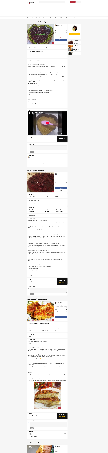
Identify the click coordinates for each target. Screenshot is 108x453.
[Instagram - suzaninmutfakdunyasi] (66, 302)
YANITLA (32, 436)
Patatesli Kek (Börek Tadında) (78, 45)
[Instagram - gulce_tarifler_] (66, 25)
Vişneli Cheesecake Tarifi (77, 42)
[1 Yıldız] (28, 141)
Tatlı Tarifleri (57, 17)
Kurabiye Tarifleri (45, 17)
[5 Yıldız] (33, 141)
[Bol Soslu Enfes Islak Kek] (70, 53)
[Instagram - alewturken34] (66, 446)
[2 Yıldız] (29, 141)
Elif (30, 433)
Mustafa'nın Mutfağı (75, 43)
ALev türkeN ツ (75, 50)
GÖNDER (32, 428)
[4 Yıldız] (32, 141)
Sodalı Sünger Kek (76, 49)
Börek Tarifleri (29, 17)
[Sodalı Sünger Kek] (70, 49)
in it (52, 42)
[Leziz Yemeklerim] (30, 2)
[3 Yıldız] (30, 141)
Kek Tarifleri (40, 17)
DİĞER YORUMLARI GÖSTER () (47, 163)
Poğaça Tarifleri (52, 17)
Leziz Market (73, 17)
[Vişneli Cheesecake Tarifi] (70, 42)
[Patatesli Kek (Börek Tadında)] (70, 46)
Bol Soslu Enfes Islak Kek (77, 52)
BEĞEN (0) (35, 436)
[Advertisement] (54, 10)
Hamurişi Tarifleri (34, 17)
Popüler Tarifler (62, 17)
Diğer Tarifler (68, 17)
